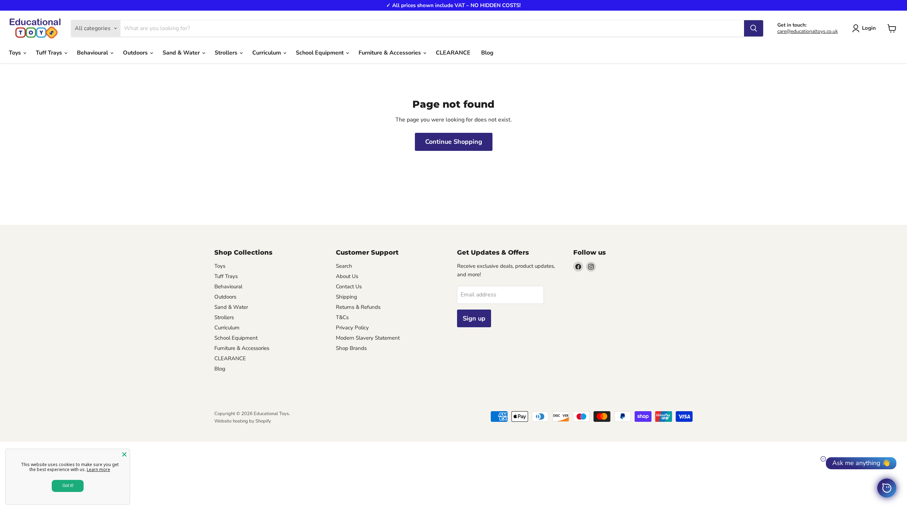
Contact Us (349, 286)
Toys (15, 53)
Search (344, 266)
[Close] (124, 454)
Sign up (474, 318)
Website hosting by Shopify (242, 421)
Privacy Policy (352, 327)
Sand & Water (182, 53)
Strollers (227, 53)
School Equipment (320, 53)
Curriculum (267, 53)
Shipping (346, 296)
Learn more (98, 469)
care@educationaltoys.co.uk (807, 31)
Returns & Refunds (358, 307)
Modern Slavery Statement (368, 337)
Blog (487, 53)
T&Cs (342, 317)
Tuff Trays (49, 53)
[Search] (753, 28)
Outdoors (136, 53)
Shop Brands (351, 348)
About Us (347, 276)
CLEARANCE (453, 53)
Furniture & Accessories (390, 53)
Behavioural (93, 53)
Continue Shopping (453, 141)
